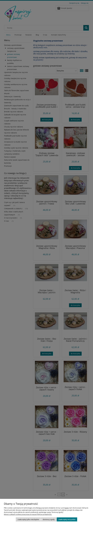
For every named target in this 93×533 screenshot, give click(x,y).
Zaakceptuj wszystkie (66, 519)
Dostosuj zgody (49, 519)
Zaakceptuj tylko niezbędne (28, 519)
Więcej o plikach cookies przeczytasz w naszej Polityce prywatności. (28, 514)
